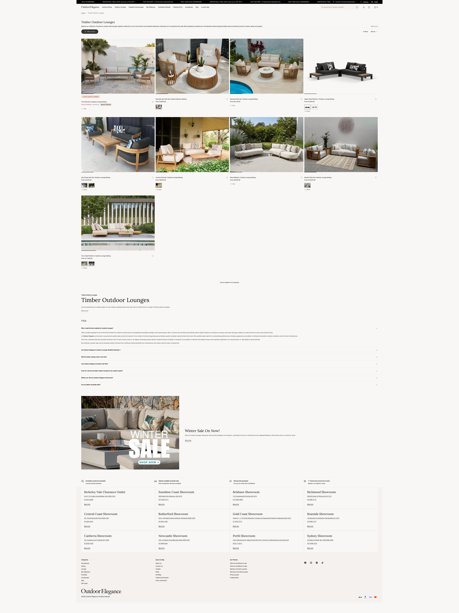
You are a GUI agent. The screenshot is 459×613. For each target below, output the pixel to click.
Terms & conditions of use (238, 563)
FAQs (157, 572)
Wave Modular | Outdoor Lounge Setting (243, 177)
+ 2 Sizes (84, 189)
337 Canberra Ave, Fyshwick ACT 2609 (96, 540)
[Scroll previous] (86, 68)
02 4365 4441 (88, 521)
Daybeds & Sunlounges (136, 7)
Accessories (189, 7)
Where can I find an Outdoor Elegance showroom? (97, 378)
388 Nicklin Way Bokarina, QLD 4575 (170, 496)
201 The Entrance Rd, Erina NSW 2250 (96, 518)
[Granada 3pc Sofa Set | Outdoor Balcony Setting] (192, 66)
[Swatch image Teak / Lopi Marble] (91, 185)
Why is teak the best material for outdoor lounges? (97, 328)
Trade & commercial (162, 578)
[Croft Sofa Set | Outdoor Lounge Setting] (118, 66)
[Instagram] (311, 563)
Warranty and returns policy (239, 572)
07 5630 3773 (237, 521)
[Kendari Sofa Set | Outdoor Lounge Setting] (341, 144)
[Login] (364, 7)
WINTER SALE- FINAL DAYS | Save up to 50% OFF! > (90, 2)
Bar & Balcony (150, 7)
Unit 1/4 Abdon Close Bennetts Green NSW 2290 (174, 540)
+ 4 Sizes (307, 111)
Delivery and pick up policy (238, 569)
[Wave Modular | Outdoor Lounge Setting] (266, 144)
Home (83, 13)
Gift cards (84, 583)
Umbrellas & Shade (164, 7)
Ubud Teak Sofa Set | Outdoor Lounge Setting (95, 177)
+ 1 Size (83, 109)
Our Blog (158, 575)
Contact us (159, 566)
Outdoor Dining (107, 7)
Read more (374, 26)
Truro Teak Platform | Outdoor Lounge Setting (96, 256)
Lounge (83, 569)
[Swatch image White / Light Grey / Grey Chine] (314, 107)
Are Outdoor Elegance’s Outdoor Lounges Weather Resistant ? (101, 350)
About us (158, 563)
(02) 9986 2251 (312, 543)
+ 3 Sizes (84, 268)
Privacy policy (234, 575)
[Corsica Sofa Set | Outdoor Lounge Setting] (192, 144)
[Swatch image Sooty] (91, 263)
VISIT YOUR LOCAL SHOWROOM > (163, 2)
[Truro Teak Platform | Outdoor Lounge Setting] (118, 223)
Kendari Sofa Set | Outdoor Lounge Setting (317, 177)
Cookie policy (234, 578)
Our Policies (234, 560)
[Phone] (361, 2)
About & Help (160, 560)
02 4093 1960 (163, 521)
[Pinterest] (317, 563)
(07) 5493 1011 (163, 499)
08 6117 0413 (237, 543)
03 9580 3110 (311, 499)
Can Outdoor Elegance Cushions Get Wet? (94, 364)
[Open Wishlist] (369, 7)
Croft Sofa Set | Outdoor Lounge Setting (94, 102)
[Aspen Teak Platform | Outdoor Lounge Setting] (341, 66)
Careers (158, 569)
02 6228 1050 (88, 543)
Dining (83, 566)
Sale (197, 7)
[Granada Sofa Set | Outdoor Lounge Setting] (266, 66)
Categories (84, 560)
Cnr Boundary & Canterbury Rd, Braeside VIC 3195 (323, 518)
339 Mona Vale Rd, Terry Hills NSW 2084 (320, 540)
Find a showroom (161, 580)
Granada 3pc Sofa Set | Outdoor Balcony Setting (171, 99)
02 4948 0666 (163, 543)
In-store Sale (205, 7)
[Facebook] (305, 563)
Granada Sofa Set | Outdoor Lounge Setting (244, 99)
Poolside (84, 575)
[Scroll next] (150, 68)
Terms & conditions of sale (238, 566)
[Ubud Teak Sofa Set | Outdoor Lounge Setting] (118, 144)
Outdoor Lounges (120, 7)
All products (85, 563)
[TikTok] (322, 563)
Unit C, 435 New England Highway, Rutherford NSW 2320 (176, 518)
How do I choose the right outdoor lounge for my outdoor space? (102, 371)
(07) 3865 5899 (238, 499)
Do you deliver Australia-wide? (91, 385)
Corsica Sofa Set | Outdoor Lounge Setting (169, 177)
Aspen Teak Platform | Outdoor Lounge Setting (319, 99)
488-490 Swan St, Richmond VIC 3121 (319, 496)
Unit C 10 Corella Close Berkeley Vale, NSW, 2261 (99, 496)
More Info (87, 504)
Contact (365, 2)
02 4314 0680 (88, 499)
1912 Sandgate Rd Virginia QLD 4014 (245, 496)
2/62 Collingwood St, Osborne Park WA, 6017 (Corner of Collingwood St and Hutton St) (261, 540)
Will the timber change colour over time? (94, 357)
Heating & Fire (177, 7)
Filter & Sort (91, 31)
